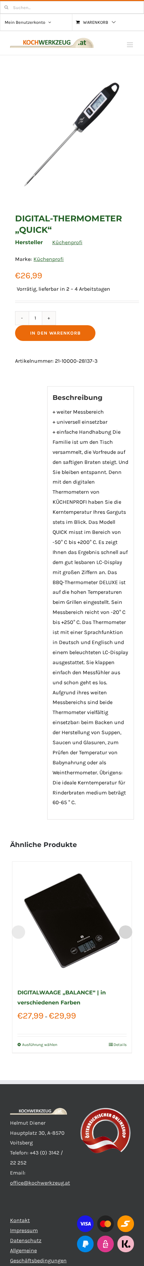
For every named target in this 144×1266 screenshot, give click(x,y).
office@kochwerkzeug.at (40, 1183)
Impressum (24, 1230)
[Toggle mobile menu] (130, 44)
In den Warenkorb (55, 333)
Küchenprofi (67, 242)
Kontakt (20, 1220)
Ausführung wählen (39, 1044)
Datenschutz (26, 1240)
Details (120, 1044)
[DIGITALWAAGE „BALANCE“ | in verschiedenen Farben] (72, 921)
